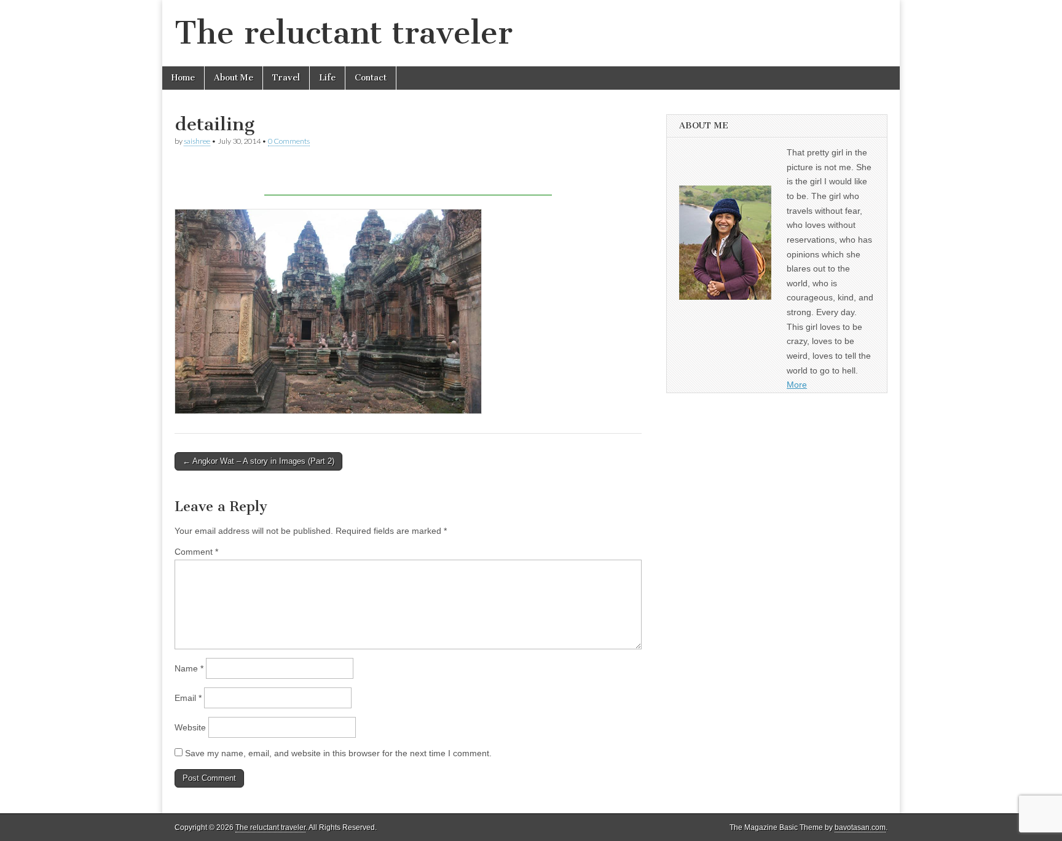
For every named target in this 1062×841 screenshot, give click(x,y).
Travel (286, 77)
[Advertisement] (408, 176)
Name (189, 668)
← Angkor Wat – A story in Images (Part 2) (258, 461)
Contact (371, 77)
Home (183, 77)
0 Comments (289, 141)
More (797, 384)
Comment (196, 552)
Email (188, 698)
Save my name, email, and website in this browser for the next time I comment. (338, 753)
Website (190, 727)
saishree (197, 141)
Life (327, 77)
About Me (233, 77)
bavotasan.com (860, 827)
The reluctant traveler (344, 33)
